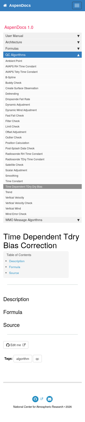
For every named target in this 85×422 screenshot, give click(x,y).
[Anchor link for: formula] (21, 266)
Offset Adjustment (15, 132)
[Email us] (49, 399)
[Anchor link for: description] (26, 260)
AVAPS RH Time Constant (20, 66)
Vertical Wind (13, 208)
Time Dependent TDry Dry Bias (23, 186)
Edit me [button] (16, 345)
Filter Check (12, 121)
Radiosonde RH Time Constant (23, 153)
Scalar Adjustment (16, 170)
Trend (8, 192)
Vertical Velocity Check (18, 203)
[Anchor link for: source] (20, 272)
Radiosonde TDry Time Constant (24, 159)
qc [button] (37, 358)
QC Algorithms (15, 54)
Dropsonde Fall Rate (17, 99)
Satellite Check (14, 164)
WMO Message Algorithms (23, 220)
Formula (14, 267)
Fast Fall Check (14, 115)
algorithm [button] (22, 358)
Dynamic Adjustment (17, 104)
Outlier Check (13, 137)
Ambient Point (13, 61)
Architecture (13, 42)
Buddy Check (13, 82)
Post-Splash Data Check (19, 148)
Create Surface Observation (21, 88)
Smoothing (11, 175)
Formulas (12, 48)
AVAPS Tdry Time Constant (21, 71)
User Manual (14, 35)
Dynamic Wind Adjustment (21, 110)
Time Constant (14, 181)
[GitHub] (37, 399)
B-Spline (10, 77)
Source (14, 273)
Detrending (12, 93)
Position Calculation (17, 143)
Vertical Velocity (14, 197)
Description (17, 261)
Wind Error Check (15, 214)
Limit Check (12, 126)
